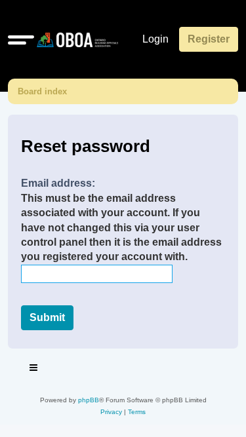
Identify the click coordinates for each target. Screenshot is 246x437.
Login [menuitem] (155, 39)
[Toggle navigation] (34, 369)
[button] (21, 39)
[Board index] (74, 39)
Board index (42, 91)
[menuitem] (111, 412)
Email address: (58, 183)
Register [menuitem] (209, 39)
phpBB (88, 400)
